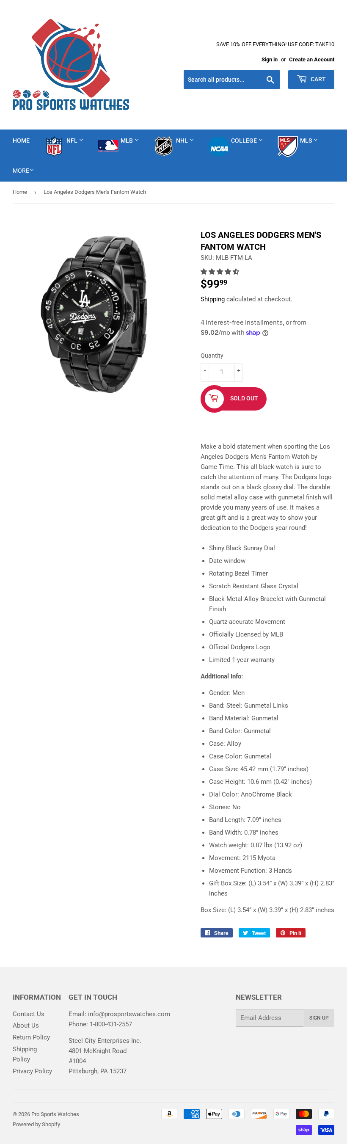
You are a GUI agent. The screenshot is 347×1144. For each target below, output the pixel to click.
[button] (221, 272)
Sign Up (319, 1018)
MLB (127, 140)
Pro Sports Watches (55, 1114)
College (244, 140)
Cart (317, 79)
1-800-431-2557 (111, 1024)
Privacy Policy (32, 1071)
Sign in (270, 59)
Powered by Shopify (36, 1124)
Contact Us (28, 1014)
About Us (26, 1025)
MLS (306, 140)
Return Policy (31, 1037)
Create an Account (311, 59)
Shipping (213, 299)
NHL (182, 140)
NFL (72, 140)
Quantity (212, 355)
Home (21, 140)
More (21, 170)
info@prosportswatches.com (129, 1014)
